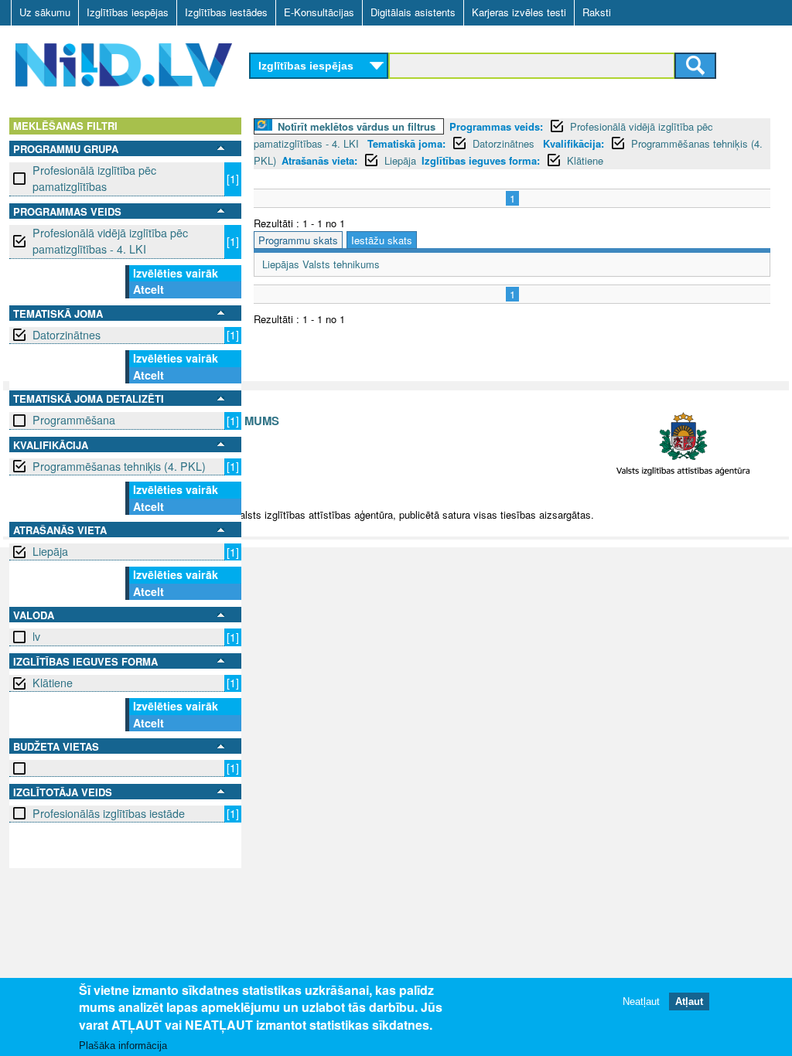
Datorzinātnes (66, 334)
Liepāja (50, 551)
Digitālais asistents (413, 12)
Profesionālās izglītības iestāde (108, 813)
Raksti (596, 12)
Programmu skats (298, 240)
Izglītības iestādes (226, 12)
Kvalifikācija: (573, 143)
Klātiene (52, 682)
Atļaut (689, 1001)
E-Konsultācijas (319, 12)
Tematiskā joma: (406, 143)
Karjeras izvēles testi (519, 12)
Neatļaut (641, 1001)
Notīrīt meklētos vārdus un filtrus (356, 126)
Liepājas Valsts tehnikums (321, 264)
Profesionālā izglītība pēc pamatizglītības (94, 178)
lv (36, 636)
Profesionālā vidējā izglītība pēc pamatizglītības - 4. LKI (110, 241)
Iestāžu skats (381, 240)
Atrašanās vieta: (319, 160)
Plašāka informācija (123, 1045)
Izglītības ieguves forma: (481, 160)
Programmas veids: (496, 126)
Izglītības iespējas (128, 12)
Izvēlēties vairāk (175, 273)
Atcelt (148, 289)
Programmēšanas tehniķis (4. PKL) (119, 466)
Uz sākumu (44, 12)
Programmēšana (73, 420)
